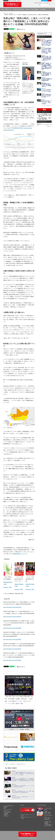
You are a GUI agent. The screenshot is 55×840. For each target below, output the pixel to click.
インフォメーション (42, 121)
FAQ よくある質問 (7, 811)
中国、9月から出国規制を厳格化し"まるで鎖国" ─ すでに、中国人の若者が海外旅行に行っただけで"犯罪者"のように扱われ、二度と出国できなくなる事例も (47, 43)
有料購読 (39, 2)
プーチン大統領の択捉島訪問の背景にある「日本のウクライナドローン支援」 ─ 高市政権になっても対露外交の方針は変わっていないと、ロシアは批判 (23, 773)
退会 (5, 808)
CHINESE (14, 0)
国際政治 (11, 13)
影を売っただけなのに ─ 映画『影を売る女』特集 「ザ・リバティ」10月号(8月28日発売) (46, 102)
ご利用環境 (6, 813)
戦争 (22, 764)
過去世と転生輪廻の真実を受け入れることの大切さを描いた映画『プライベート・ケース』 (46, 96)
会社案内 (5, 814)
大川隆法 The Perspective (18, 9)
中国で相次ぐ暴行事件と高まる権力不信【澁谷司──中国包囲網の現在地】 (47, 79)
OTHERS (18, 0)
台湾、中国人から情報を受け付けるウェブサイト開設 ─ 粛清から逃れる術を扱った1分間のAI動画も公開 (23, 792)
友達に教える (21, 29)
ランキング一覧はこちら (47, 105)
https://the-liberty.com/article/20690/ (12, 628)
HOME (2, 9)
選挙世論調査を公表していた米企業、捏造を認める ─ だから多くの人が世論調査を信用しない (46, 85)
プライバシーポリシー (8, 809)
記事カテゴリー (8, 9)
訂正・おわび (6, 810)
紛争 (20, 764)
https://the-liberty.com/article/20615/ (12, 649)
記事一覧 (28, 9)
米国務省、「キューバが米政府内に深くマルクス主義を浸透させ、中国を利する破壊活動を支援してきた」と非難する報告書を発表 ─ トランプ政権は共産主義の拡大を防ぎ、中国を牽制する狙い (19, 780)
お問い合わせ (6, 815)
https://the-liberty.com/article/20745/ (12, 616)
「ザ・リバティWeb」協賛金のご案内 (14, 703)
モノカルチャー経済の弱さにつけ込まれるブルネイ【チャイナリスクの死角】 (46, 90)
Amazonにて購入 (7, 587)
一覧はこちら (49, 126)
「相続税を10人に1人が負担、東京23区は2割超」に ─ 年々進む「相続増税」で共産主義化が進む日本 (47, 74)
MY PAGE (36, 2)
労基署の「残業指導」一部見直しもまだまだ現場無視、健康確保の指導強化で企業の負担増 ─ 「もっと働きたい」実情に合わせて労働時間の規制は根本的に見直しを (46, 66)
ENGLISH (10, 0)
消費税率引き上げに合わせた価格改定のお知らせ (44, 125)
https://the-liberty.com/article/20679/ (12, 639)
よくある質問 (42, 9)
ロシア (25, 764)
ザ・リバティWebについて (46, 2)
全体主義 (12, 764)
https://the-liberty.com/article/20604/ (12, 660)
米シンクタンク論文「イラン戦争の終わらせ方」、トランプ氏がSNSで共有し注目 (23, 797)
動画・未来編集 (34, 9)
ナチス (9, 764)
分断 (7, 764)
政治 (7, 13)
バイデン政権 (16, 764)
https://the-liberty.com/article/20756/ (12, 607)
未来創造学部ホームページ (20, 553)
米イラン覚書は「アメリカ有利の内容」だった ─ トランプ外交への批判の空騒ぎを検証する (23, 786)
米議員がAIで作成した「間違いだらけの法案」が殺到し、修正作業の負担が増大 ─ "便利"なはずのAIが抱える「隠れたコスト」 (46, 58)
